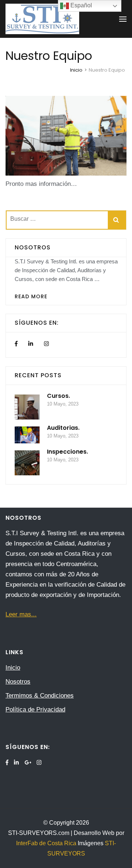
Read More (31, 296)
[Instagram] (46, 344)
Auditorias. (63, 428)
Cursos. (58, 396)
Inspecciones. (67, 451)
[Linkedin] (30, 344)
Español (80, 5)
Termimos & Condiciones (40, 695)
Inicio (13, 667)
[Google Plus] (28, 762)
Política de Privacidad (35, 709)
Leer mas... (21, 614)
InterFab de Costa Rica (47, 843)
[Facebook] (16, 344)
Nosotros (18, 681)
